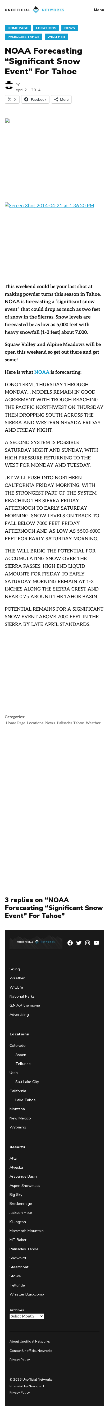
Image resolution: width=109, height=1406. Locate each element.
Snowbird (18, 1258)
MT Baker (18, 1239)
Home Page (18, 28)
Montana (17, 1109)
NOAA (41, 372)
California (18, 1091)
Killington (18, 1221)
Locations (46, 28)
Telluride (23, 1063)
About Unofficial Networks (30, 1341)
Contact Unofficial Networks (31, 1350)
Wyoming (18, 1127)
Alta (13, 1158)
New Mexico (20, 1118)
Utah (14, 1072)
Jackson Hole (21, 1212)
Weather (56, 36)
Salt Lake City (27, 1081)
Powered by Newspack (27, 1386)
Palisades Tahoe (23, 36)
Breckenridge (21, 1203)
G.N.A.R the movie (25, 1005)
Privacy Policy (20, 1359)
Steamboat (19, 1267)
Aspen (20, 1054)
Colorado (18, 1045)
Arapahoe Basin (23, 1176)
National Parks (22, 996)
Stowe (15, 1276)
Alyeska (16, 1167)
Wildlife (16, 987)
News (69, 28)
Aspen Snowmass (25, 1185)
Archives (17, 1310)
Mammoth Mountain (27, 1230)
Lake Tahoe (25, 1100)
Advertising (19, 1014)
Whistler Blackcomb (27, 1294)
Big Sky (16, 1194)
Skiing (15, 969)
